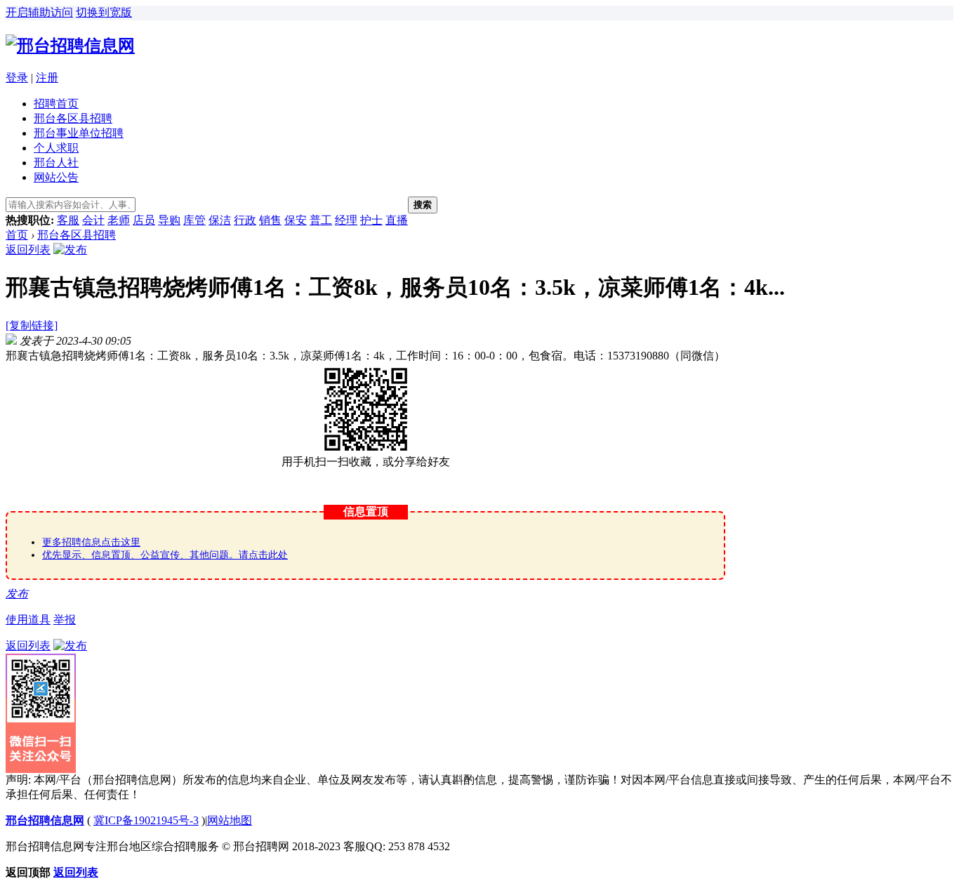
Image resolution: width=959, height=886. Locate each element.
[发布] (70, 250)
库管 (194, 220)
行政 (245, 220)
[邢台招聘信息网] (70, 46)
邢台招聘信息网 (45, 820)
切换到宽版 (104, 12)
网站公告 (56, 177)
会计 (93, 220)
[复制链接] (32, 325)
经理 (346, 220)
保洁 (220, 220)
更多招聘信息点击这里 (91, 542)
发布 (17, 594)
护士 (371, 220)
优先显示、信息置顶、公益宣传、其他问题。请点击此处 (165, 555)
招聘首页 (56, 104)
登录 (17, 78)
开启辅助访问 (39, 12)
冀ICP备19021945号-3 (146, 820)
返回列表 (28, 250)
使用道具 (28, 620)
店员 (144, 220)
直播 (396, 220)
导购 (169, 220)
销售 (270, 220)
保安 (295, 220)
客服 (68, 220)
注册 (47, 78)
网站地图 (229, 820)
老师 (118, 220)
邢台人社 (56, 162)
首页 (17, 235)
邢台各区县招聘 (73, 118)
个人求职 (56, 148)
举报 (64, 620)
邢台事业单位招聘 (79, 133)
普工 (321, 220)
